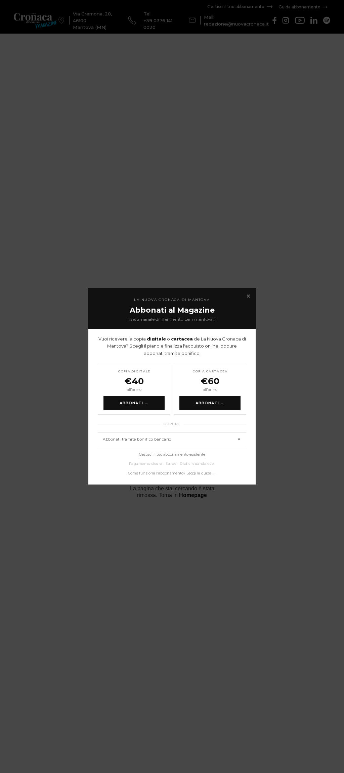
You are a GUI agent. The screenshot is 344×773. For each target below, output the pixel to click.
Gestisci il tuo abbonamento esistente (172, 454)
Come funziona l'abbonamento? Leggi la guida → (172, 473)
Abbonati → (134, 403)
